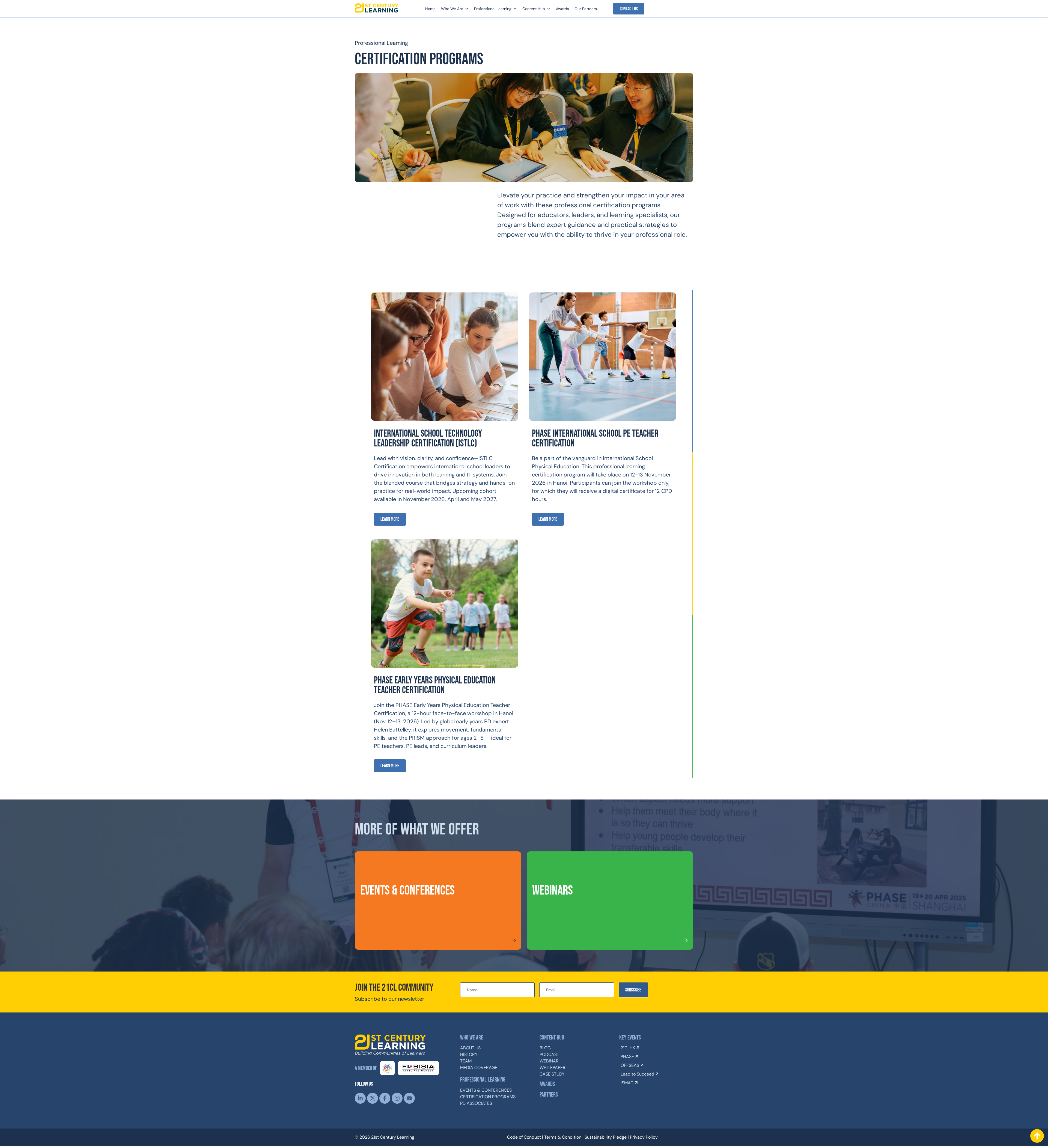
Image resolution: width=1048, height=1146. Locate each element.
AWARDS (547, 1084)
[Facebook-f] (384, 1098)
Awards (562, 8)
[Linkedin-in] (360, 1098)
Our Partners (585, 8)
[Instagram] (397, 1098)
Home (430, 8)
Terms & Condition (562, 1137)
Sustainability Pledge (606, 1137)
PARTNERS (549, 1094)
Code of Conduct (524, 1137)
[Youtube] (409, 1098)
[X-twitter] (372, 1098)
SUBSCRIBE (633, 990)
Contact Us (629, 9)
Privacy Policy (644, 1137)
